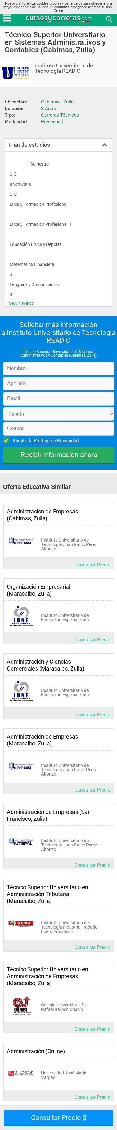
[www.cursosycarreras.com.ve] (59, 18)
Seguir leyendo (21, 303)
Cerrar (58, 10)
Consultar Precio (92, 565)
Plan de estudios (29, 144)
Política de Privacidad (56, 440)
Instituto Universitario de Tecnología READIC (64, 68)
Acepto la (45, 440)
